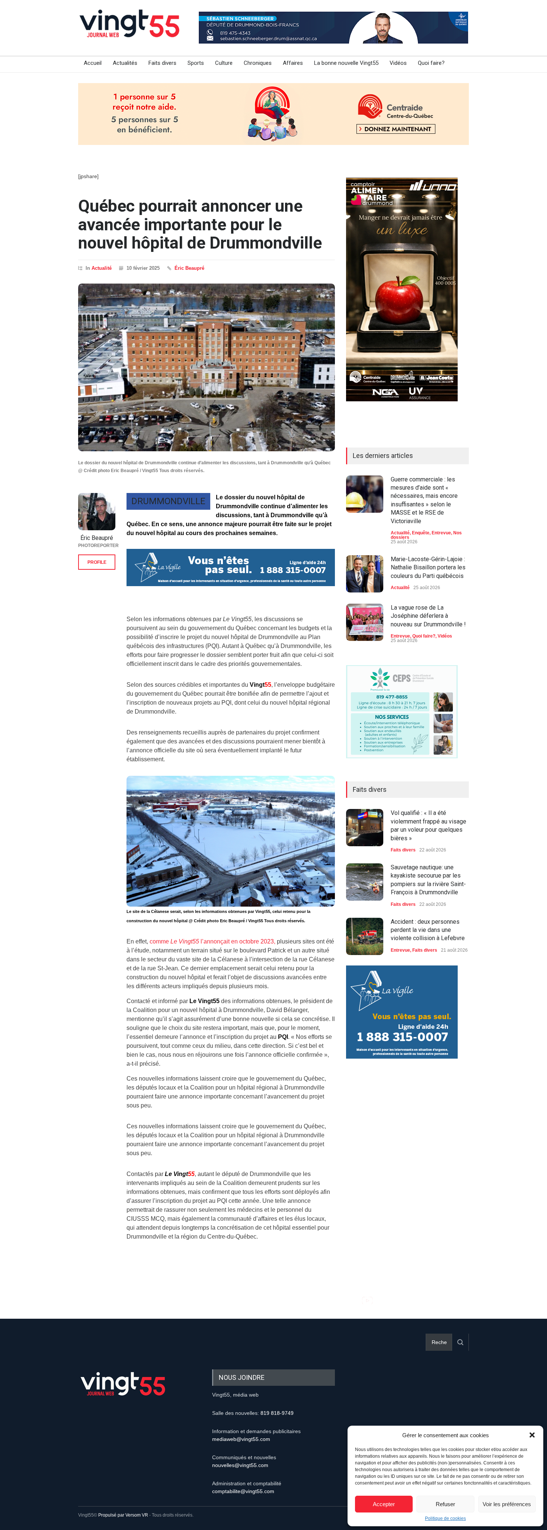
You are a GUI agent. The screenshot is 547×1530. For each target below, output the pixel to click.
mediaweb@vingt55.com (241, 1439)
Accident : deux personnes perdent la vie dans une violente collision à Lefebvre (428, 930)
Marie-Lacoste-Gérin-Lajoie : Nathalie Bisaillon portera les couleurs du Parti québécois (428, 567)
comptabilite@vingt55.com (243, 1491)
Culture (224, 63)
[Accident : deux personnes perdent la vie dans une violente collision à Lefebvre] (364, 936)
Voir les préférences (507, 1504)
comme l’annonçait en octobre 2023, (212, 941)
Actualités (125, 63)
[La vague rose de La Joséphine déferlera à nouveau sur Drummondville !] (364, 622)
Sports (196, 63)
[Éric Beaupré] (96, 511)
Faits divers (162, 63)
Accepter (384, 1504)
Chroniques (258, 63)
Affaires (293, 63)
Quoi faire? (431, 63)
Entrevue (441, 532)
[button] (532, 1435)
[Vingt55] (130, 32)
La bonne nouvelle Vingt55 (346, 63)
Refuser (445, 1504)
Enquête (420, 532)
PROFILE (96, 562)
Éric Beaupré (189, 268)
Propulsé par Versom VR (123, 1515)
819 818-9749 (277, 1413)
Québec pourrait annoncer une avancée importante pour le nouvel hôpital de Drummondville (200, 224)
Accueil (93, 63)
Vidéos (398, 63)
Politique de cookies (445, 1518)
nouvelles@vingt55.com (240, 1465)
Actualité (102, 268)
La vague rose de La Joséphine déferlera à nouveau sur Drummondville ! (428, 616)
